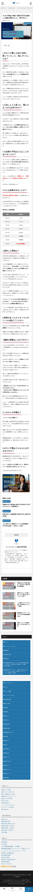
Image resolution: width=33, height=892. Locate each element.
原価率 (6, 711)
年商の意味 (4, 832)
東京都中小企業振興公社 (7, 853)
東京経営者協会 (5, 861)
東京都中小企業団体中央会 (8, 859)
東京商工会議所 (5, 857)
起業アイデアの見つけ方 (7, 792)
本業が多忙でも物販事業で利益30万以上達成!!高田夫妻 (16, 515)
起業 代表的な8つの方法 (8, 794)
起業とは (7, 765)
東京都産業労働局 (6, 855)
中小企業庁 (4, 844)
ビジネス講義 (8, 691)
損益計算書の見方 (6, 821)
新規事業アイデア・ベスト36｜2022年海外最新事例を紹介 (23, 614)
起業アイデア (8, 769)
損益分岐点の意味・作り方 (8, 823)
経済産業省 (4, 842)
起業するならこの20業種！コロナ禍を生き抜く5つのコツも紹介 (23, 594)
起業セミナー (8, 773)
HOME (4, 8)
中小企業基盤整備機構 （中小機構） (11, 846)
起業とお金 (4, 819)
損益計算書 (7, 728)
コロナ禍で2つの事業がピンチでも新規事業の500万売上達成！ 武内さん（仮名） (16, 524)
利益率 (6, 707)
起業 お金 (7, 753)
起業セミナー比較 (6, 789)
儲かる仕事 (7, 703)
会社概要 (4, 874)
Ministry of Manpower (6, 864)
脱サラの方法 (4, 800)
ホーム (6, 642)
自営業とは (7, 748)
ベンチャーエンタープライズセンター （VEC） (13, 850)
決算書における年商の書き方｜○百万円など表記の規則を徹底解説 (23, 584)
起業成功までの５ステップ (8, 796)
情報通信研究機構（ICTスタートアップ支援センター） (15, 848)
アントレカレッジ (9, 683)
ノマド (6, 687)
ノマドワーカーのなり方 (7, 805)
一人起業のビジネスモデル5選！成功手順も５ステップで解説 (23, 604)
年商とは (7, 720)
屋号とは (7, 716)
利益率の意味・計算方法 (7, 825)
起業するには (8, 761)
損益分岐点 (7, 724)
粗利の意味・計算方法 (7, 830)
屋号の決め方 (4, 809)
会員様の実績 (11, 8)
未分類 (6, 736)
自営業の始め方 (5, 803)
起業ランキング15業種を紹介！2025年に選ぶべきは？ (23, 624)
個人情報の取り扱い (22, 874)
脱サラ (6, 744)
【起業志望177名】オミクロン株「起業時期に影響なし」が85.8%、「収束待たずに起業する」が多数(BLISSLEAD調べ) (16, 664)
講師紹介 (7, 650)
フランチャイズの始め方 (7, 807)
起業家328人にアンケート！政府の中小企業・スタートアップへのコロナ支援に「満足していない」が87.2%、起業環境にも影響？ (16, 671)
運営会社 (7, 658)
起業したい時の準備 (6, 798)
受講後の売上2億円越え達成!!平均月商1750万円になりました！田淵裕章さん (16, 505)
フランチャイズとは (9, 695)
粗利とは (7, 740)
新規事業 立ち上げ (9, 732)
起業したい (7, 757)
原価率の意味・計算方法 (7, 828)
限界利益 (7, 777)
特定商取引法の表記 (12, 874)
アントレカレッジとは (10, 646)
